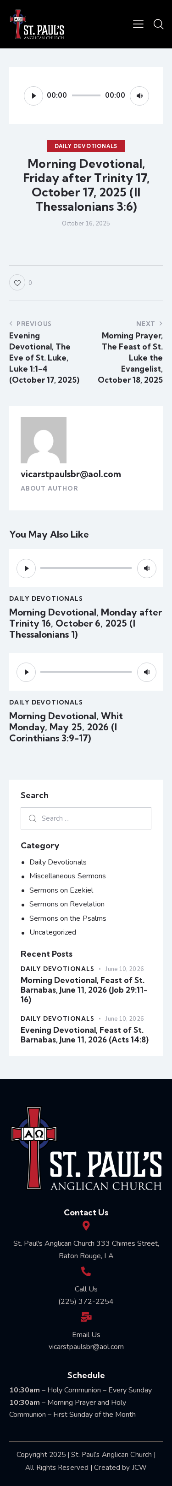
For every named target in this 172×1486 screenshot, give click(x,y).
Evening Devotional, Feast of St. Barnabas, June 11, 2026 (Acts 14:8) (85, 1034)
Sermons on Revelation (67, 904)
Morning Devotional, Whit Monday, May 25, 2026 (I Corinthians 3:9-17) (66, 727)
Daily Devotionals (86, 146)
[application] (86, 95)
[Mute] (139, 96)
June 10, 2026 (124, 969)
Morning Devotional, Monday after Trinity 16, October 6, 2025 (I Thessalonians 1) (85, 623)
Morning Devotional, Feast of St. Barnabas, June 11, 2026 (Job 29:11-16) (84, 990)
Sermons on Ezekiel (61, 890)
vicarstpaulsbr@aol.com (71, 474)
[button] (138, 24)
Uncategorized (52, 932)
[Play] (33, 96)
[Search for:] (86, 818)
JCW (139, 1467)
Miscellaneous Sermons (67, 876)
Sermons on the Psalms (67, 918)
